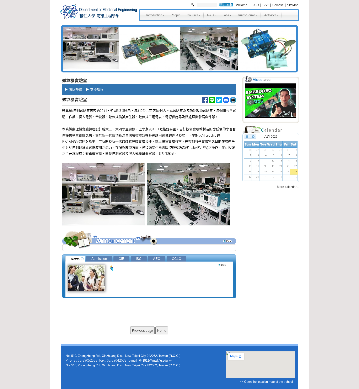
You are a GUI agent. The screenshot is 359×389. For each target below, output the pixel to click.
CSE (265, 5)
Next (290, 102)
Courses (192, 15)
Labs (226, 15)
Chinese (278, 5)
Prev (250, 102)
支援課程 (96, 89)
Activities (270, 15)
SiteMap (292, 5)
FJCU (255, 5)
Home (243, 5)
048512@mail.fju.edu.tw (155, 360)
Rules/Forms (247, 15)
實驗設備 (75, 89)
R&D (210, 15)
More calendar (286, 186)
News (75, 259)
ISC (138, 259)
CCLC (176, 259)
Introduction (154, 15)
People (175, 15)
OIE (121, 259)
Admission (99, 259)
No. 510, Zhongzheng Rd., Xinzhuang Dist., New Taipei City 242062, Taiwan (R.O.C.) (123, 355)
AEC (156, 259)
